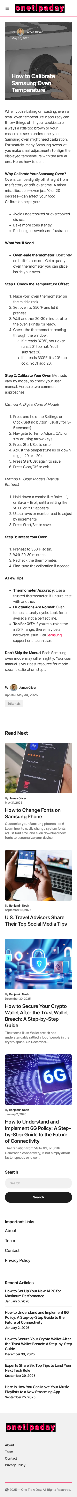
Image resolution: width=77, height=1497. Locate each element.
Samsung (54, 635)
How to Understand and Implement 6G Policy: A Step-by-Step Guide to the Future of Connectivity (37, 1317)
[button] (7, 8)
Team (10, 1240)
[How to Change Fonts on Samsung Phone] (38, 768)
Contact (12, 1250)
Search (38, 1197)
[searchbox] (38, 1183)
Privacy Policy (17, 1260)
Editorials (14, 704)
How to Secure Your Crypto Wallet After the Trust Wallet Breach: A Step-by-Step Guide (38, 1344)
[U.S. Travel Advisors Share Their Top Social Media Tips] (38, 875)
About (10, 1230)
